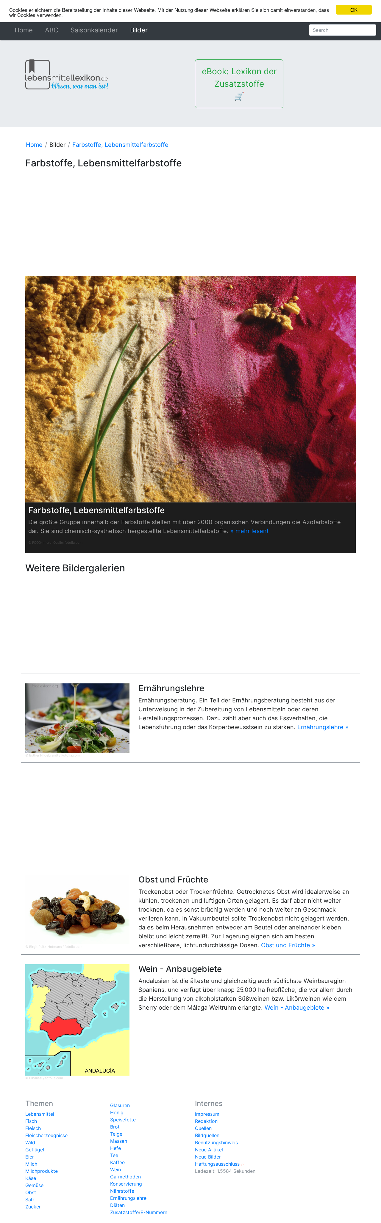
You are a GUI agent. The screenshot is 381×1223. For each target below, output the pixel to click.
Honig (117, 1112)
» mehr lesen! (249, 531)
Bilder (139, 30)
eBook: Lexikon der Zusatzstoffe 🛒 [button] (239, 83)
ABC (51, 30)
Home (25, 30)
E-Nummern (153, 1212)
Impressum (207, 1114)
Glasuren (120, 1105)
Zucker (33, 1207)
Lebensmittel (39, 1114)
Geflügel (34, 1150)
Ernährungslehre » (323, 727)
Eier (29, 1157)
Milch (31, 1164)
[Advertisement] (190, 212)
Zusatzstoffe (124, 1212)
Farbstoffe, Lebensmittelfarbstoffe (120, 144)
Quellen (203, 1128)
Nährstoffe (122, 1191)
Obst (30, 1192)
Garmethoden (125, 1177)
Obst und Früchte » (288, 945)
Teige (116, 1134)
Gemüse (34, 1185)
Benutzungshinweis (216, 1142)
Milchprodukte (41, 1171)
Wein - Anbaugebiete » (297, 1007)
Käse (30, 1178)
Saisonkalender (94, 30)
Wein (115, 1169)
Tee (114, 1155)
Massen (118, 1141)
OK (353, 9)
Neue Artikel (209, 1150)
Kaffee (117, 1162)
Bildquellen (207, 1135)
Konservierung (126, 1184)
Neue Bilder (208, 1157)
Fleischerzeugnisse (46, 1135)
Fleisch (33, 1128)
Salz (30, 1199)
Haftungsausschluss (217, 1164)
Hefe (115, 1148)
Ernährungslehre (128, 1198)
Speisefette (123, 1120)
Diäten (117, 1205)
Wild (30, 1142)
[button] (50, 414)
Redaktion (206, 1121)
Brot (115, 1127)
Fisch (31, 1121)
